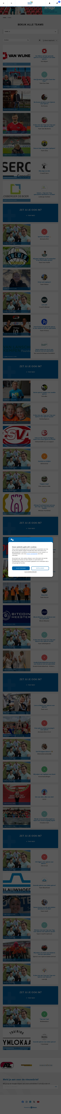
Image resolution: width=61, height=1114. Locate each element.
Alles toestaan (21, 568)
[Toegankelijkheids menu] (59, 2)
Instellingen (40, 568)
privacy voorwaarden (32, 554)
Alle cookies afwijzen (31, 572)
